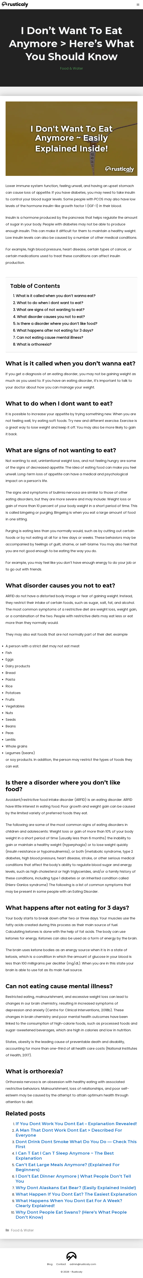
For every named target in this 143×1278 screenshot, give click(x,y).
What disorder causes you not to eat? (51, 316)
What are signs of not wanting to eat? (51, 309)
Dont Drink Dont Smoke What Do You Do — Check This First (76, 1144)
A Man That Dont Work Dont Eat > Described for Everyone (69, 1133)
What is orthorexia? (34, 344)
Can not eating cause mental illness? (50, 337)
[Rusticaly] (15, 4)
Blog (50, 1264)
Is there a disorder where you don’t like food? (57, 323)
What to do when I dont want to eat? (50, 302)
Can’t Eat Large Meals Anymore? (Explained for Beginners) (68, 1167)
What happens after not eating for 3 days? (55, 330)
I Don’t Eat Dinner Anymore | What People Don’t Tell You (73, 1179)
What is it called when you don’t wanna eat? (56, 295)
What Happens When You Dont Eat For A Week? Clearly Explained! (69, 1203)
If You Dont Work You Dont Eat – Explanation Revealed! (76, 1123)
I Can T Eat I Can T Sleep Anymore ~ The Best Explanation (65, 1156)
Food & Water (71, 68)
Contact (61, 1264)
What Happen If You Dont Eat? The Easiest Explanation (76, 1194)
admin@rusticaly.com (83, 1264)
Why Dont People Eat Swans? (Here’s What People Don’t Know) (71, 1215)
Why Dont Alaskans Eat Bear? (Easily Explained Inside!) (76, 1187)
